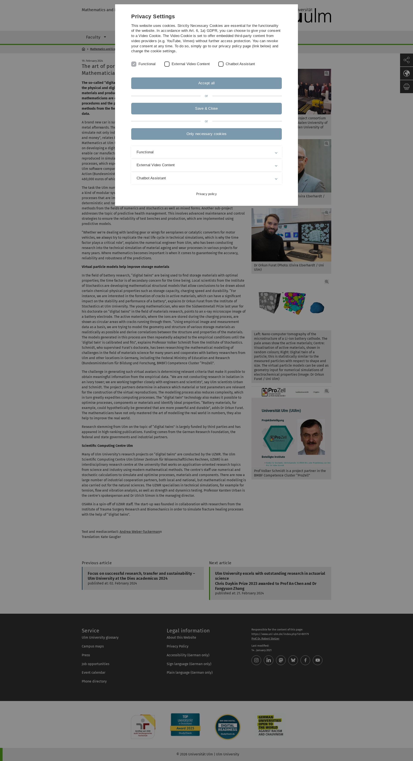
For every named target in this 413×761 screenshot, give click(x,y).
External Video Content (191, 64)
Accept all (206, 83)
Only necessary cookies (206, 134)
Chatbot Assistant (240, 64)
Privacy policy (206, 194)
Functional (147, 64)
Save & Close (206, 108)
